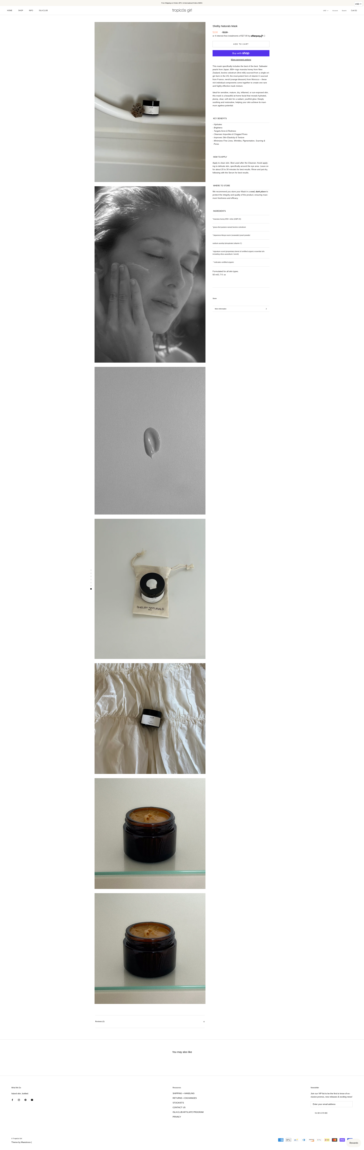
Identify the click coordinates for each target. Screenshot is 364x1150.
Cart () (354, 11)
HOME (9, 11)
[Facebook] (219, 298)
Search (344, 10)
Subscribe (321, 1113)
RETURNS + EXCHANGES (185, 1098)
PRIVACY (177, 1117)
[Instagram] (19, 1099)
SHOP (20, 11)
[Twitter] (223, 298)
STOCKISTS (178, 1103)
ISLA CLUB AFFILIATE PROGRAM (188, 1112)
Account (335, 10)
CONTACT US (179, 1107)
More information (220, 309)
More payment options (241, 59)
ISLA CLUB (43, 11)
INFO (31, 11)
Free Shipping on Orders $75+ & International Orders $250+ (182, 3)
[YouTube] (32, 1099)
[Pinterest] (227, 298)
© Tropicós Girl (16, 1138)
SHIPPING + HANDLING (184, 1093)
